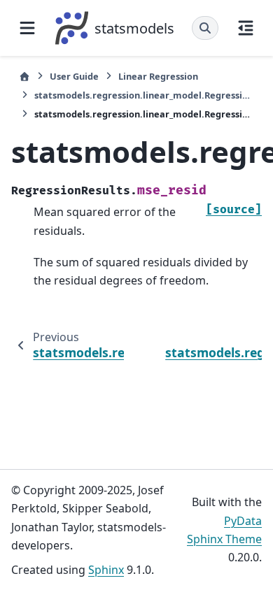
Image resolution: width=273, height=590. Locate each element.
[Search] (205, 28)
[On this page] (246, 28)
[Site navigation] (27, 28)
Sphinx (106, 569)
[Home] (24, 76)
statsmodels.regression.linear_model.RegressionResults (144, 95)
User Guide (74, 76)
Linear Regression (158, 76)
